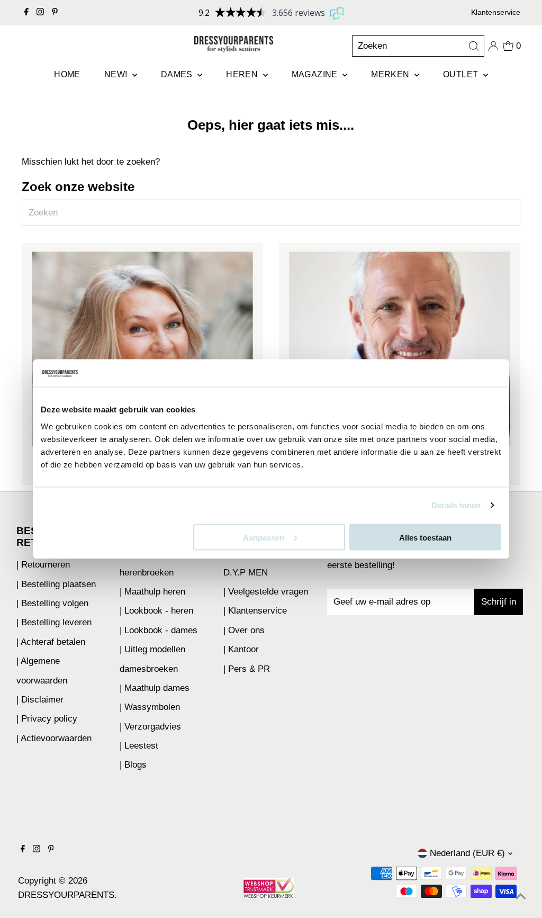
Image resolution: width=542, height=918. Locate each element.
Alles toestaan (425, 537)
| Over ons (244, 630)
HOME (67, 74)
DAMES (178, 74)
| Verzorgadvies (150, 727)
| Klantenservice (255, 611)
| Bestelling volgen (52, 603)
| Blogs (133, 765)
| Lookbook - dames (158, 630)
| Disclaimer (40, 700)
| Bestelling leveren (54, 622)
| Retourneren (43, 565)
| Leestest (139, 746)
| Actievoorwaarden (54, 738)
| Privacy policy (46, 719)
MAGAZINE (316, 74)
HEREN (243, 74)
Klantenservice (495, 12)
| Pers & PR (246, 669)
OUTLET (462, 74)
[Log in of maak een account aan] (493, 46)
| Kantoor (241, 649)
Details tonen (456, 505)
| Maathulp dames (154, 688)
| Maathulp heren (152, 592)
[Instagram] (40, 12)
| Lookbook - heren (156, 611)
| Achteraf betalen (50, 642)
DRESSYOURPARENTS (66, 895)
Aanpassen (263, 537)
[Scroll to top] (520, 896)
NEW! (117, 74)
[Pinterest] (54, 12)
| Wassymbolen (150, 707)
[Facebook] (26, 12)
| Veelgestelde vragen (265, 592)
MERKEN (391, 74)
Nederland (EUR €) (467, 853)
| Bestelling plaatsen (56, 584)
